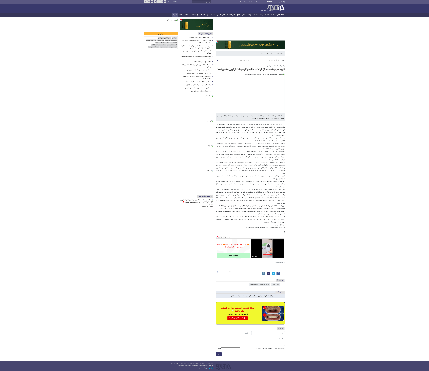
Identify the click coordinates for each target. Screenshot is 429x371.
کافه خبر (202, 14)
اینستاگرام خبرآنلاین (158, 1)
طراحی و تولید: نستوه (204, 368)
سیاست (273, 14)
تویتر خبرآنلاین (155, 1)
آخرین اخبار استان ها (205, 33)
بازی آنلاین (161, 38)
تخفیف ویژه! (233, 255)
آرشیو (240, 2)
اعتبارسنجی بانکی (172, 45)
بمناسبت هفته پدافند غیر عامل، (276, 66)
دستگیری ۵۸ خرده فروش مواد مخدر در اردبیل (198, 88)
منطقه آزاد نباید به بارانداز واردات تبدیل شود (198, 70)
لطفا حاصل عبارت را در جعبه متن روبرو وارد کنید (270, 348)
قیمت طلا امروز (161, 45)
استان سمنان (275, 284)
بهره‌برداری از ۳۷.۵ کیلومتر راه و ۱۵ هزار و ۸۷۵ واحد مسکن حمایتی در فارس (196, 41)
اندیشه (213, 14)
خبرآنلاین (272, 8)
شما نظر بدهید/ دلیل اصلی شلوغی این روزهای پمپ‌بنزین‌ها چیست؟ (190, 201)
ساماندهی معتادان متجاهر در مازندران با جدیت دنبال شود (196, 57)
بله (148, 1)
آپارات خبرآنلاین (152, 1)
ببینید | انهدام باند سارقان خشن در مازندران (198, 85)
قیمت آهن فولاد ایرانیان (162, 43)
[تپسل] (217, 42)
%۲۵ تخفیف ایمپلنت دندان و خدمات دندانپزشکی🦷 (237, 309)
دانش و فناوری (231, 14)
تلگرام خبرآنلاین (161, 1)
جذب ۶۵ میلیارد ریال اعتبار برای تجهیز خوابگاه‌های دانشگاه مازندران (197, 77)
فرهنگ (261, 14)
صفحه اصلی (280, 14)
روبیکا (145, 1)
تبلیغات (245, 2)
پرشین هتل (173, 43)
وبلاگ (180, 14)
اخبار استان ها (271, 54)
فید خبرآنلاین (165, 1)
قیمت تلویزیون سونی (171, 40)
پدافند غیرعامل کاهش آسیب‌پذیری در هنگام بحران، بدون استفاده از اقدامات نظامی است (252, 296)
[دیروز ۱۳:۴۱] (207, 203)
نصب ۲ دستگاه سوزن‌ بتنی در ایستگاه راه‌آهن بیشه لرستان (196, 66)
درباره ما (251, 2)
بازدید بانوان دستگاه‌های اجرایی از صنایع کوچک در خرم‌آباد (197, 52)
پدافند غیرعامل (264, 284)
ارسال (218, 354)
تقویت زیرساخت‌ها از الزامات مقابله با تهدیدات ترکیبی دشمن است (251, 69)
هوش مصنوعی (221, 14)
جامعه (256, 14)
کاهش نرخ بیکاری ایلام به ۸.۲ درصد (200, 62)
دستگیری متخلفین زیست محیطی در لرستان (198, 82)
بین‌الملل (249, 14)
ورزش (243, 14)
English (269, 2)
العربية (275, 2)
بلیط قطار (154, 45)
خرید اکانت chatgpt (153, 47)
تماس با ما (257, 2)
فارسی (280, 2)
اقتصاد (267, 14)
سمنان (263, 54)
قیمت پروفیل (173, 47)
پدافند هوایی (254, 284)
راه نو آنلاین (167, 38)
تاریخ (238, 14)
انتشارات (186, 14)
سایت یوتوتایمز (164, 47)
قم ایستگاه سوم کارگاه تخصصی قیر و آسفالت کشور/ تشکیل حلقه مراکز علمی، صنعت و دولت (196, 47)
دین (208, 14)
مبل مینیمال (160, 40)
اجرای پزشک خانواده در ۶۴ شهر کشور (200, 91)
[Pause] (253, 256)
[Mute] (256, 256)
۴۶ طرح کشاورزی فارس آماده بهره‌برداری (200, 37)
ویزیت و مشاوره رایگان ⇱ (237, 318)
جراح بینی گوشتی (151, 40)
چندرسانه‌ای (194, 14)
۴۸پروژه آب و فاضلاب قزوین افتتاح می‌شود (199, 73)
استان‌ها (174, 14)
